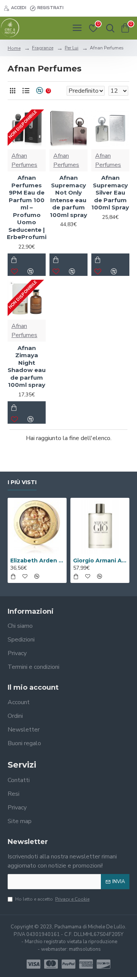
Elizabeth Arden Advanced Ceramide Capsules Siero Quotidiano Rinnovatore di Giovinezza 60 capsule (37, 560)
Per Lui (71, 48)
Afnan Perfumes (24, 160)
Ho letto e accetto (52, 899)
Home (14, 48)
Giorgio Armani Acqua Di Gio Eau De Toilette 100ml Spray (100, 560)
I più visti (22, 482)
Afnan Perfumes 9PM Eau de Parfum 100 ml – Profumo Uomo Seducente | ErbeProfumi (26, 207)
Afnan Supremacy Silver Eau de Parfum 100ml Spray (110, 192)
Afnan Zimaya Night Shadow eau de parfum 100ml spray (27, 366)
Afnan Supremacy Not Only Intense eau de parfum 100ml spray (68, 196)
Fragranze (42, 48)
